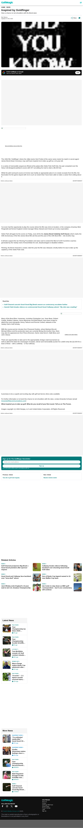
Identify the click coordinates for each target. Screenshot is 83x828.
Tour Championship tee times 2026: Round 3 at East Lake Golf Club (19, 629)
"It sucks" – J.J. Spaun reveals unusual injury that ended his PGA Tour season (18, 677)
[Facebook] (3, 806)
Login (43, 809)
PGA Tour (15, 625)
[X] (12, 806)
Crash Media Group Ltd (11, 811)
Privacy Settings (46, 807)
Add (78, 72)
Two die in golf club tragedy (11, 477)
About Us (44, 801)
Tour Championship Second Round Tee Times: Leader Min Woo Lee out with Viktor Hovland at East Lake (19, 763)
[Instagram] (7, 806)
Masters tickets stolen (50, 477)
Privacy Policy (33, 468)
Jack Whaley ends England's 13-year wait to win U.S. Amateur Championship (16, 587)
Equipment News (17, 735)
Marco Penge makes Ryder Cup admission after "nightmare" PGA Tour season (18, 665)
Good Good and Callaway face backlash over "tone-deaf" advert (16, 577)
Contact (44, 803)
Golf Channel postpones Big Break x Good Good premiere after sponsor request (14, 567)
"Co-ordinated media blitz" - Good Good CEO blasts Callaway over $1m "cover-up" (18, 739)
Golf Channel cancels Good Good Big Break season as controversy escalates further (35, 304)
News (8, 7)
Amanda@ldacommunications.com (13, 401)
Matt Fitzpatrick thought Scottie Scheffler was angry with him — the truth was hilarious (18, 775)
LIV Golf (14, 649)
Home (3, 7)
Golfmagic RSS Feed (47, 804)
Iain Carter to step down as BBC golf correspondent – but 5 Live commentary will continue (57, 588)
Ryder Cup (15, 661)
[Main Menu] (81, 3)
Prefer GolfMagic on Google (14, 71)
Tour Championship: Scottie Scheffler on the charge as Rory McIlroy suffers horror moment (18, 641)
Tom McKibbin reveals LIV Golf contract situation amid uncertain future (18, 653)
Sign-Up (44, 811)
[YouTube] (16, 806)
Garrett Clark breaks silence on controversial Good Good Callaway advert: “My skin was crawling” (40, 307)
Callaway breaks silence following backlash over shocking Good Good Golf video (55, 567)
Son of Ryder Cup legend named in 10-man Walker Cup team (56, 577)
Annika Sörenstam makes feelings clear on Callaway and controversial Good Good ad (19, 751)
